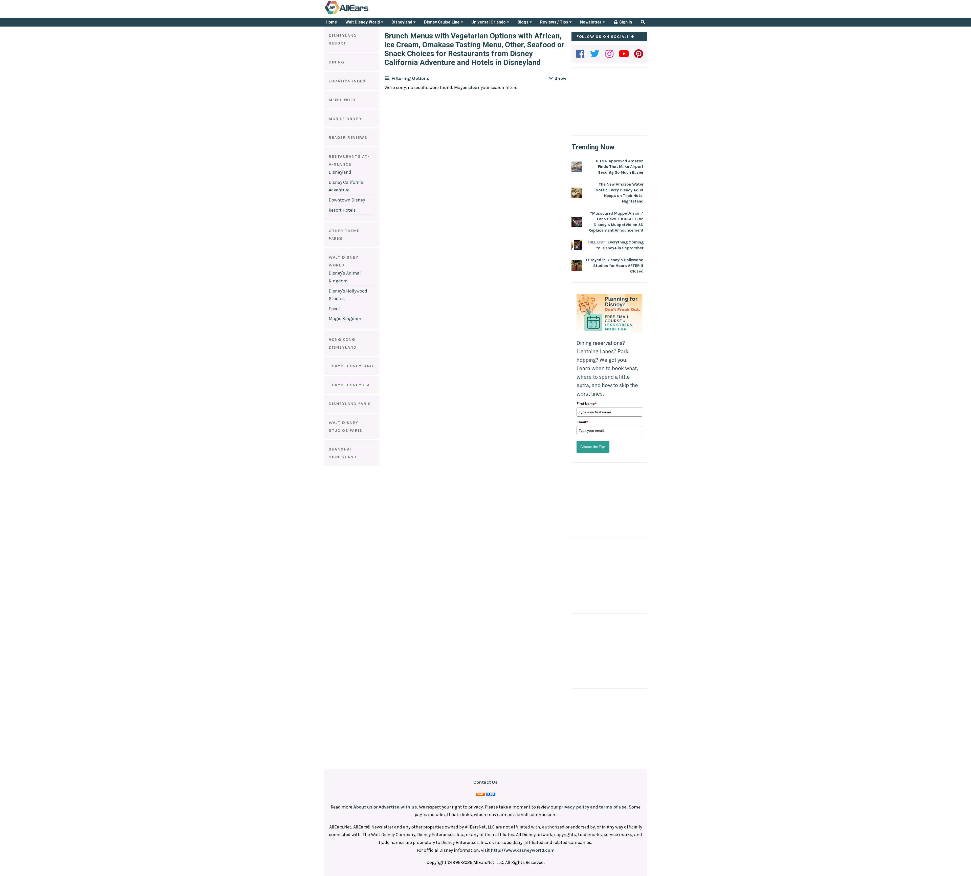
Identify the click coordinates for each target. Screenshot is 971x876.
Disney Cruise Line (442, 22)
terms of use (613, 807)
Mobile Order (345, 118)
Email (582, 422)
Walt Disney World (363, 22)
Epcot (334, 308)
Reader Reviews (348, 137)
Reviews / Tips (554, 22)
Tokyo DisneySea (349, 385)
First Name (587, 403)
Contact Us (485, 782)
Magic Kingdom (345, 318)
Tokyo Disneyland (351, 366)
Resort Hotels (342, 210)
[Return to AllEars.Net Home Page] (362, 13)
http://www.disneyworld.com (523, 850)
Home (331, 22)
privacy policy (574, 807)
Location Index (347, 81)
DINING (336, 62)
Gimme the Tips (593, 446)
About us (362, 807)
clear (474, 87)
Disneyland (402, 22)
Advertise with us (398, 807)
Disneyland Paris (350, 403)
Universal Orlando (489, 22)
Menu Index (342, 99)
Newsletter (591, 22)
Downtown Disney (347, 200)
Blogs (523, 22)
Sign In (625, 22)
